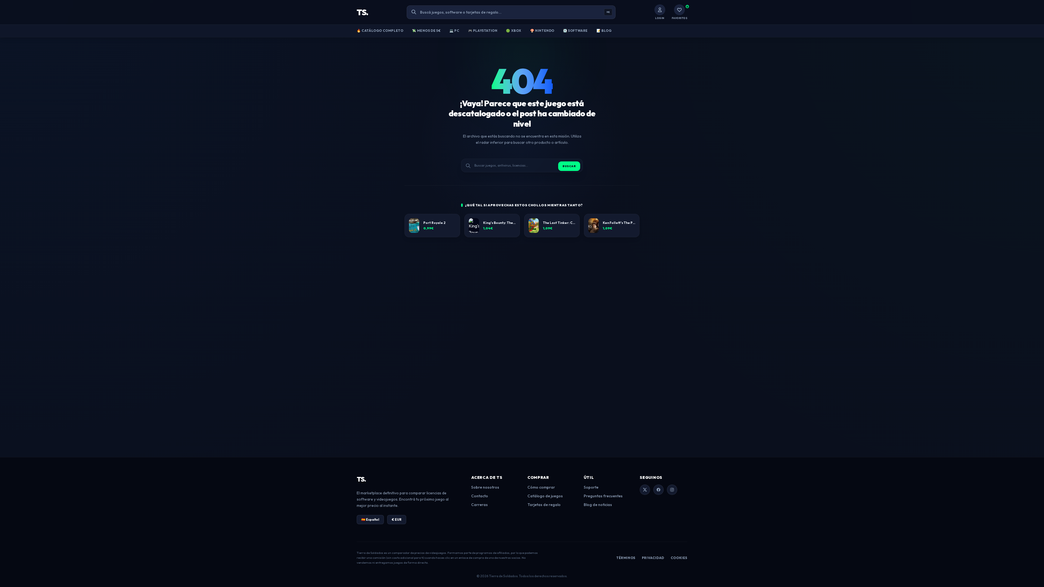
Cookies (679, 558)
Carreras (479, 504)
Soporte (591, 487)
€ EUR (397, 519)
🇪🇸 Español (370, 519)
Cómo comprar (541, 487)
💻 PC (454, 31)
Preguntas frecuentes (603, 496)
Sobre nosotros (485, 487)
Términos (625, 558)
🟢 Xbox (513, 31)
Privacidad (653, 558)
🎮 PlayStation (483, 31)
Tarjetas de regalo (544, 504)
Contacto (479, 496)
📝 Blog (604, 31)
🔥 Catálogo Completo (380, 31)
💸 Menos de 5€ (426, 31)
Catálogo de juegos (545, 496)
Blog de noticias (598, 504)
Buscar (569, 166)
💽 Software (575, 31)
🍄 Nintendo (542, 31)
